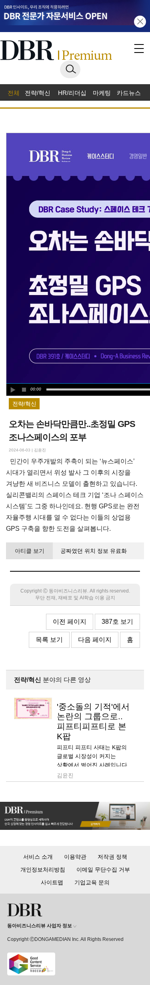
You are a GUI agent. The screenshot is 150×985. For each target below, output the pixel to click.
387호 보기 (117, 621)
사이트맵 (52, 882)
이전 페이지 (69, 621)
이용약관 (75, 857)
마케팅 (102, 92)
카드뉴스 (129, 92)
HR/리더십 (72, 92)
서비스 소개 (38, 857)
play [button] (12, 390)
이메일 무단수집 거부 (103, 869)
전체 (14, 92)
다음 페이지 (95, 639)
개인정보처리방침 (42, 869)
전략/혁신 (37, 92)
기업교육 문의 (92, 882)
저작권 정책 (112, 857)
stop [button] (24, 390)
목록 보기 (49, 639)
